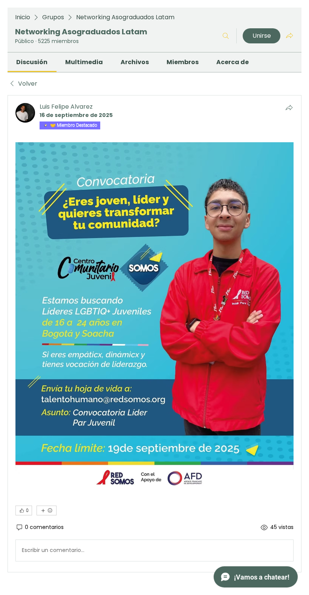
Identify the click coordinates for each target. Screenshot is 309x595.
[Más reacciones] (47, 510)
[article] (154, 333)
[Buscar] (225, 35)
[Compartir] (289, 107)
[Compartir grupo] (289, 35)
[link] (31, 62)
